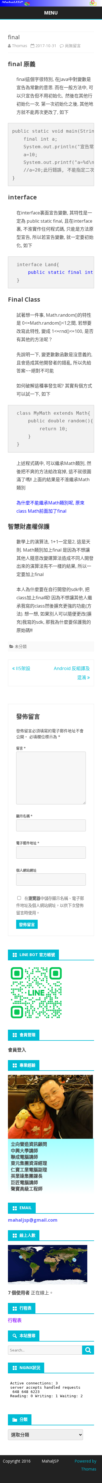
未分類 (21, 646)
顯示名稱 (24, 816)
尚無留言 (73, 45)
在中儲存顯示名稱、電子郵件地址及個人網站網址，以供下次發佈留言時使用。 (50, 905)
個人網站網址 (26, 870)
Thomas (19, 45)
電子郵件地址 (27, 843)
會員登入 (17, 1050)
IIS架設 (22, 668)
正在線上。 (31, 1293)
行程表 (15, 1320)
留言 (21, 748)
